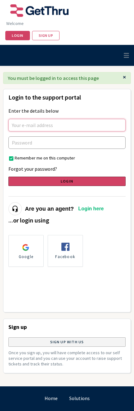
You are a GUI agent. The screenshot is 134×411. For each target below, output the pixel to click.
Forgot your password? (32, 169)
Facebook (65, 256)
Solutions (79, 398)
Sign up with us (67, 342)
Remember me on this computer (45, 158)
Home (51, 398)
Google (26, 256)
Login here (91, 208)
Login (67, 181)
